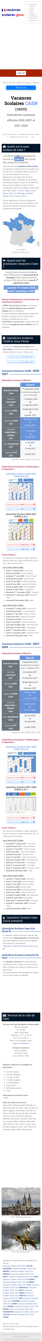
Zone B (19, 159)
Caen (8, 190)
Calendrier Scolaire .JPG (20, 549)
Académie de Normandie (28, 166)
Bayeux (5, 193)
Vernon (24, 196)
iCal (32, 137)
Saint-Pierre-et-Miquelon (24, 203)
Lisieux (33, 190)
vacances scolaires (28, 272)
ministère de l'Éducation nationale (26, 1335)
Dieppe (27, 190)
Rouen (13, 190)
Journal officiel (19, 1326)
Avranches (29, 193)
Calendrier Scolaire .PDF (20, 544)
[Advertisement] (21, 47)
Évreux (16, 196)
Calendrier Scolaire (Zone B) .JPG (20, 509)
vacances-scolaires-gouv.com (17, 1339)
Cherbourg (20, 193)
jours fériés (7, 349)
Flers (11, 196)
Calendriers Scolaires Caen (18, 137)
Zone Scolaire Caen (9, 134)
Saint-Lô (12, 193)
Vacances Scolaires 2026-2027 (23, 1276)
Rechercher (22, 87)
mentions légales (34, 1339)
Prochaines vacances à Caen (29, 134)
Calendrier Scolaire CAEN (20, 357)
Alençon (6, 196)
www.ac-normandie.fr (21, 1043)
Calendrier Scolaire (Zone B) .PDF (20, 504)
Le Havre (20, 190)
